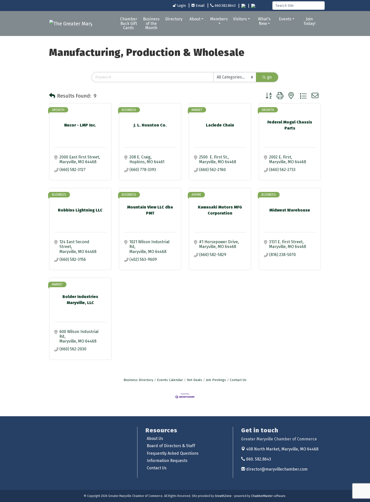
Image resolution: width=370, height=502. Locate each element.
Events (285, 19)
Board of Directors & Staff (171, 445)
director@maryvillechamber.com (276, 469)
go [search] (269, 77)
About (195, 19)
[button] (52, 95)
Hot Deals (194, 380)
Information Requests (167, 460)
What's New (264, 21)
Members (219, 19)
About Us (155, 438)
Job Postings (216, 380)
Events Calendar (170, 380)
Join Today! (309, 21)
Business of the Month (151, 23)
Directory (173, 19)
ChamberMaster (262, 496)
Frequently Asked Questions (173, 453)
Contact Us (238, 380)
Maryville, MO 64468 (282, 449)
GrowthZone (223, 496)
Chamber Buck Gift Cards (128, 23)
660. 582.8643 (258, 459)
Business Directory (138, 380)
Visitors (240, 19)
